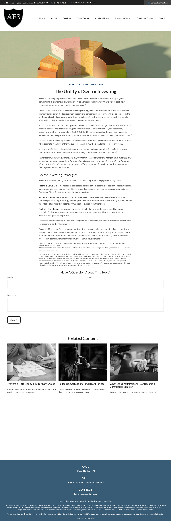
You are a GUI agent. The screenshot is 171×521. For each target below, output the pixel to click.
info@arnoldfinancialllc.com (84, 2)
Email (89, 277)
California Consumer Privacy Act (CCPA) (76, 514)
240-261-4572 (60, 3)
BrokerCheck (107, 501)
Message (11, 295)
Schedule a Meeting (159, 3)
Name (10, 277)
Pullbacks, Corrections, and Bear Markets (81, 383)
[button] (42, 18)
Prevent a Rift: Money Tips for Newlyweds (31, 383)
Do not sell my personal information (152, 514)
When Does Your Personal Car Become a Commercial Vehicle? (132, 385)
